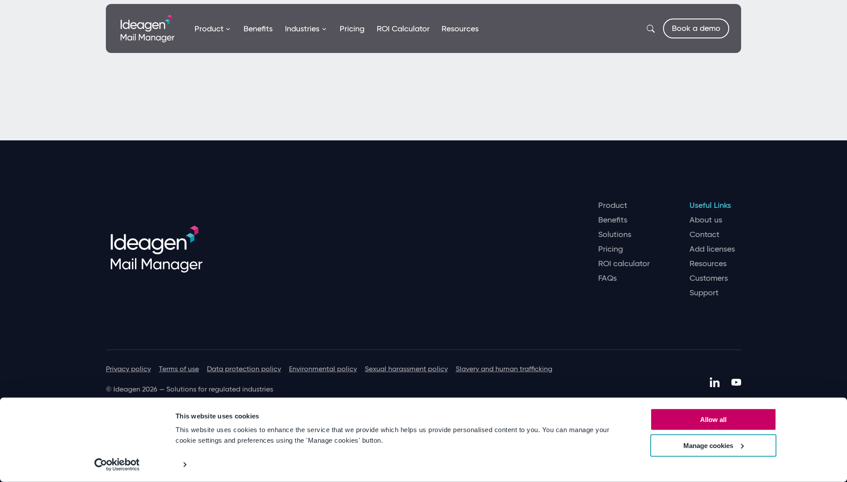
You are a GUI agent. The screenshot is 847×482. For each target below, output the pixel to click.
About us (706, 220)
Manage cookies (708, 445)
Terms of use (179, 369)
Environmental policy (323, 369)
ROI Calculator (403, 29)
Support (704, 292)
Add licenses (712, 249)
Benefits (258, 29)
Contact (705, 234)
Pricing (352, 29)
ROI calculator (624, 263)
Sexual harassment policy (406, 369)
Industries (302, 29)
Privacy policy (128, 369)
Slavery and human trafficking (504, 369)
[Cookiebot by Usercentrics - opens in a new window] (117, 464)
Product (209, 29)
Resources (460, 29)
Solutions (614, 234)
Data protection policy (244, 369)
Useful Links (710, 205)
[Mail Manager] (147, 28)
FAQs (607, 278)
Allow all (713, 419)
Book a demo (696, 28)
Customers (709, 278)
